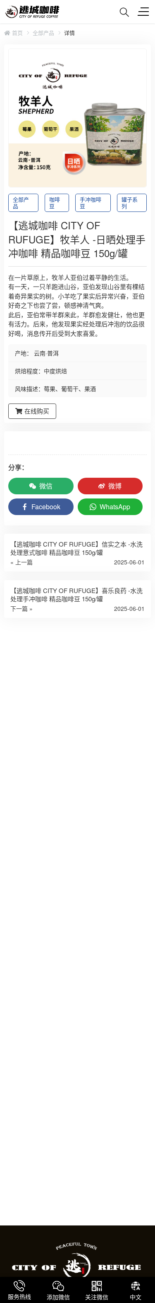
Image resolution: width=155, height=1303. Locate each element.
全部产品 (43, 32)
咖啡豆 (54, 202)
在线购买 (36, 410)
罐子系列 (130, 202)
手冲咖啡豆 (90, 202)
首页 (16, 32)
